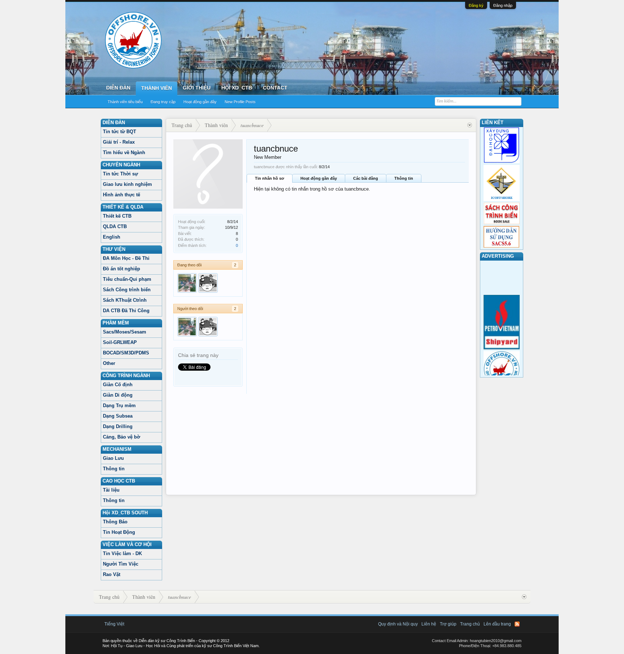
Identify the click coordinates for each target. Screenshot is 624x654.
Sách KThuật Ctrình (125, 300)
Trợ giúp (448, 624)
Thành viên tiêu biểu (125, 102)
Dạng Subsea (118, 416)
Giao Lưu (113, 458)
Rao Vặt (111, 574)
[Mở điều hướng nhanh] (469, 125)
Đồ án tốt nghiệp (121, 268)
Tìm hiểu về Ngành (124, 152)
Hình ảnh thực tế (121, 194)
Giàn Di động (118, 395)
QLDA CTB (115, 226)
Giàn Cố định (118, 384)
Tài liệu (111, 490)
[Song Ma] (208, 283)
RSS (517, 624)
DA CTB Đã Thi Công (126, 310)
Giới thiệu (197, 88)
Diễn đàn (118, 88)
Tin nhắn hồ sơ (269, 178)
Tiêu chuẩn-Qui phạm (127, 279)
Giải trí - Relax (119, 142)
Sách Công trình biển (127, 289)
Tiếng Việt (114, 624)
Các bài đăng (365, 178)
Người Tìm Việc (120, 564)
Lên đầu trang (497, 624)
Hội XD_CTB (236, 88)
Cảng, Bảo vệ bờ (121, 437)
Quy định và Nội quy (398, 624)
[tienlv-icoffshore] (187, 283)
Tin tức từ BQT (119, 131)
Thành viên (156, 88)
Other (109, 363)
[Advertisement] (321, 444)
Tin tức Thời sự (120, 173)
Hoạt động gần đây (200, 102)
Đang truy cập (163, 102)
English (111, 237)
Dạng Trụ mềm (119, 405)
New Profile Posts (240, 102)
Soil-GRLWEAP (120, 342)
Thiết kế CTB (117, 216)
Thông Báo (115, 521)
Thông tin (114, 468)
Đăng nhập (502, 5)
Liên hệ (428, 624)
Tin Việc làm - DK (122, 553)
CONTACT (275, 88)
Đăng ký (476, 5)
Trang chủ (470, 624)
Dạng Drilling (118, 426)
